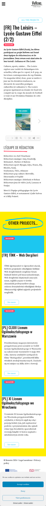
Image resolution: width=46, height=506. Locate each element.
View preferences (23, 498)
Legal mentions (25, 460)
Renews (9, 460)
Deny (23, 491)
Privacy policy (17, 503)
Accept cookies (23, 484)
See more (11, 302)
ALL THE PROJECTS (30, 20)
